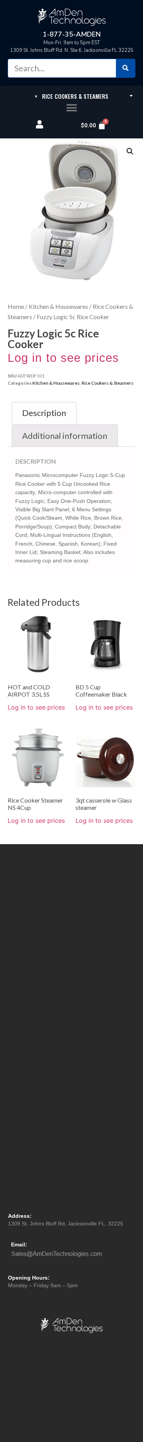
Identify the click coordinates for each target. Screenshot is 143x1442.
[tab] (44, 413)
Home (16, 306)
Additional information (64, 435)
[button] (71, 108)
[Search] (125, 68)
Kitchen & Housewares (58, 306)
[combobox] (71, 95)
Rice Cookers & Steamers (107, 383)
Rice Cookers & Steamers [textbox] (71, 96)
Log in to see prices (63, 358)
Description (44, 413)
